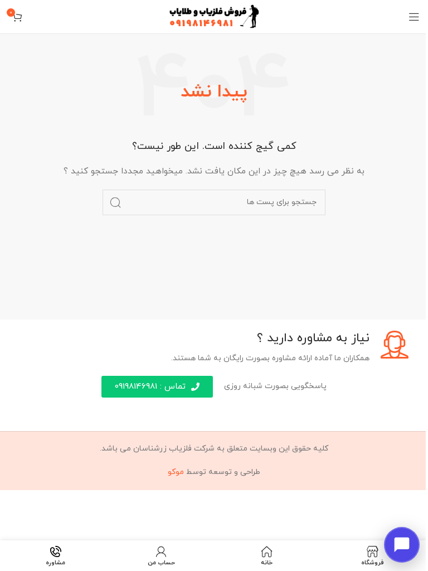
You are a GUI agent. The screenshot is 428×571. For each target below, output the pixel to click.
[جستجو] (115, 202)
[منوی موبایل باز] (414, 17)
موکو (176, 472)
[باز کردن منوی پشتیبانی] (402, 545)
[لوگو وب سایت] (214, 16)
